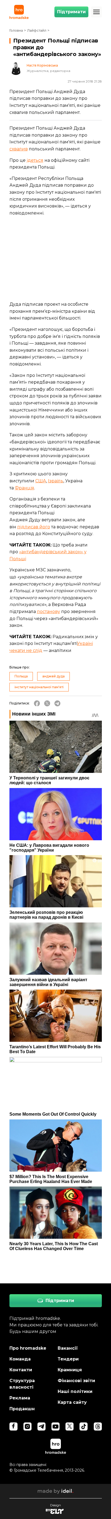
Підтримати (71, 11)
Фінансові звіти (76, 1380)
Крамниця (70, 1369)
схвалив (18, 148)
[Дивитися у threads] (98, 1426)
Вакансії (68, 1348)
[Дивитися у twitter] (69, 1426)
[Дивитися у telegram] (41, 1426)
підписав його (33, 526)
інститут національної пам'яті (39, 687)
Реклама (19, 1398)
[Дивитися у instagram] (27, 1426)
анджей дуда (53, 676)
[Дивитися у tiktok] (83, 1426)
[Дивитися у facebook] (13, 1426)
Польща (21, 676)
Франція (24, 487)
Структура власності (22, 1384)
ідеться (35, 160)
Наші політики (75, 1391)
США (40, 480)
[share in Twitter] (47, 703)
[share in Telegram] (57, 703)
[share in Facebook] (37, 703)
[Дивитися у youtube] (55, 1426)
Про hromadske (27, 1348)
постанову (48, 611)
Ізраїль (55, 480)
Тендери (68, 1359)
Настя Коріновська (42, 65)
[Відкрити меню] (96, 11)
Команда (20, 1359)
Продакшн (22, 1408)
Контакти (20, 1369)
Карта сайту (72, 1402)
